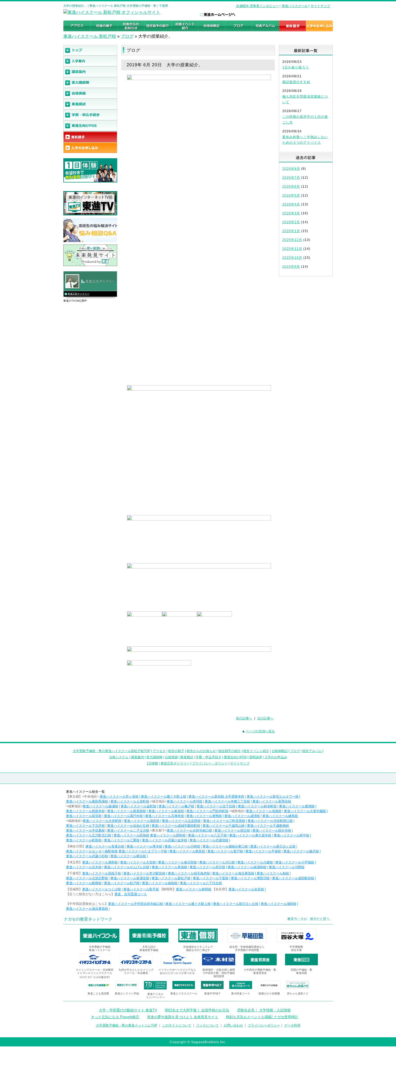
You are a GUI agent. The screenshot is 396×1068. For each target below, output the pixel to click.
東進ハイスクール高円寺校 (123, 816)
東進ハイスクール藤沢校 (301, 851)
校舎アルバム (312, 751)
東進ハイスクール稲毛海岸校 (189, 873)
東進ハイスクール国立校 (232, 830)
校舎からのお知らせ (201, 751)
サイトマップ (320, 6)
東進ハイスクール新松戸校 (171, 878)
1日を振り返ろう (295, 67)
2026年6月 (291, 186)
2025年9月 (291, 266)
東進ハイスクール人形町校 (129, 801)
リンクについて (207, 1025)
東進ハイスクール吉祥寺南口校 (189, 830)
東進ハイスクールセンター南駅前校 (92, 851)
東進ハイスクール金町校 (138, 806)
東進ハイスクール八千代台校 (201, 883)
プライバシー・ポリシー (210, 763)
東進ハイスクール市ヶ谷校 (119, 796)
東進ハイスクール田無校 (131, 835)
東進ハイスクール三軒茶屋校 (224, 821)
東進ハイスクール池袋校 (264, 811)
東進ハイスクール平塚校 (263, 851)
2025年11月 (292, 249)
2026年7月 (291, 178)
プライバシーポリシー (264, 1025)
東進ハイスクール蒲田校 (141, 821)
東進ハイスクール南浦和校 (247, 867)
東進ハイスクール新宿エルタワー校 (272, 796)
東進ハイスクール (295, 6)
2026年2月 (291, 222)
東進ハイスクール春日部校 (177, 862)
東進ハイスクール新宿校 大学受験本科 (216, 796)
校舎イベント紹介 (256, 751)
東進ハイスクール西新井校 (85, 811)
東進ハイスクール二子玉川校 (128, 830)
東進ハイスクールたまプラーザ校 (143, 851)
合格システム (118, 757)
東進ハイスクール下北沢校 (85, 826)
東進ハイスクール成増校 (242, 816)
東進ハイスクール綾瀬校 (100, 806)
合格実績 (171, 757)
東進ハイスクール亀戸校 (176, 806)
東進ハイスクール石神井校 (164, 816)
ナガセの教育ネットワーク (88, 919)
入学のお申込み (276, 757)
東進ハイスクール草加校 (169, 867)
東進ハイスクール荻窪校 (84, 816)
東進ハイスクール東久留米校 (250, 835)
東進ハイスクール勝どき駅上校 (163, 796)
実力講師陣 (154, 757)
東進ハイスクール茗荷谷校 (271, 801)
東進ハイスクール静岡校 (193, 889)
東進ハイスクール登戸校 (225, 851)
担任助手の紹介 (229, 751)
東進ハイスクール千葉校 (210, 878)
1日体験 (152, 763)
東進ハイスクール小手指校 (294, 862)
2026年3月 (291, 213)
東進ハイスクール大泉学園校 (305, 811)
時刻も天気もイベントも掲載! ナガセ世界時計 (262, 1017)
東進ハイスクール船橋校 (84, 883)
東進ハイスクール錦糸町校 (257, 806)
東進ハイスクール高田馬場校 (87, 801)
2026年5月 (291, 195)
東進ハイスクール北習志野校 (87, 878)
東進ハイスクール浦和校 (100, 862)
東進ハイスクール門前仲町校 (207, 811)
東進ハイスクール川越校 (255, 862)
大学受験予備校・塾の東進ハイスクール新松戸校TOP (111, 751)
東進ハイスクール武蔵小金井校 (164, 840)
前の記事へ (244, 718)
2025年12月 (292, 240)
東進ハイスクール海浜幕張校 (233, 873)
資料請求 (255, 757)
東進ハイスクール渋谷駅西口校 (270, 821)
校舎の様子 (176, 751)
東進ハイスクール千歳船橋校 (268, 826)
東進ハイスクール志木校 (84, 867)
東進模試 (186, 757)
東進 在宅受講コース (130, 894)
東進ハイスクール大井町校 (102, 821)
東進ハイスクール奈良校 (246, 889)
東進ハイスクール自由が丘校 (128, 826)
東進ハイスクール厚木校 (144, 846)
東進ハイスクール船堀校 (166, 811)
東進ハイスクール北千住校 (216, 806)
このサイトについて (176, 1025)
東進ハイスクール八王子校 (207, 835)
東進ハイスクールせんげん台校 (126, 867)
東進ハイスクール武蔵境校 (209, 840)
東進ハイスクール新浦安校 (129, 878)
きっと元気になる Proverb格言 (115, 1017)
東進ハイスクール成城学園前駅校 (176, 826)
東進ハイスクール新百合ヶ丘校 (273, 846)
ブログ (127, 36)
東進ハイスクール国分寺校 (271, 830)
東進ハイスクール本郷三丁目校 (227, 801)
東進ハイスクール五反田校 (181, 821)
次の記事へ (265, 718)
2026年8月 (291, 169)
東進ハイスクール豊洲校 (297, 806)
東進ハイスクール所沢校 (207, 867)
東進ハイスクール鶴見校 (187, 851)
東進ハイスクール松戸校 (122, 883)
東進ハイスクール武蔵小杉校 (87, 856)
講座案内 (137, 757)
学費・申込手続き (208, 757)
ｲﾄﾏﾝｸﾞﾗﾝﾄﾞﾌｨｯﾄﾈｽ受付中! (94, 977)
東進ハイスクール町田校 (84, 840)
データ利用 (292, 1025)
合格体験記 (280, 751)
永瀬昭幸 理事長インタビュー (257, 6)
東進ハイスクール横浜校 (128, 856)
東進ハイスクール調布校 (168, 835)
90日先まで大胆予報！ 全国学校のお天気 (197, 1010)
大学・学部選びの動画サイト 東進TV (128, 1010)
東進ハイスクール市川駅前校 (144, 873)
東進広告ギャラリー (78, 293)
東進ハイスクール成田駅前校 (293, 878)
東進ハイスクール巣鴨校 (204, 816)
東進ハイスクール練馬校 (280, 816)
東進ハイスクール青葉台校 (104, 846)
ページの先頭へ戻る (260, 731)
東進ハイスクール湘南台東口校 (225, 846)
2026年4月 (291, 204)
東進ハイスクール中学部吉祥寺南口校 (135, 904)
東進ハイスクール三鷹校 (122, 840)
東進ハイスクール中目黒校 (85, 830)
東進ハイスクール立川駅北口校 (88, 835)
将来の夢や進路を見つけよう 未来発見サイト (182, 1017)
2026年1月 (291, 231)
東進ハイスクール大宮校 (138, 862)
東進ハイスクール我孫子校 (101, 873)
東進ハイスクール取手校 (141, 889)
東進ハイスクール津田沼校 (250, 878)
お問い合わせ (233, 1025)
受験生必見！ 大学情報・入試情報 (264, 1010)
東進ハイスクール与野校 (286, 867)
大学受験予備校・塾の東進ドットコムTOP (126, 1025)
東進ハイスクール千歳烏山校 (224, 826)
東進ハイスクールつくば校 (101, 889)
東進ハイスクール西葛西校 (126, 811)
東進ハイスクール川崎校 (182, 846)
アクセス (159, 751)
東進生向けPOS (235, 757)
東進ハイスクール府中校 (291, 835)
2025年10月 (292, 258)
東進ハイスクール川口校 (217, 862)
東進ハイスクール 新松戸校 (89, 36)
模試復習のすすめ (296, 82)
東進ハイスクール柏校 (273, 873)
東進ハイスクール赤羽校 (184, 801)
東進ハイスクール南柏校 (160, 883)
